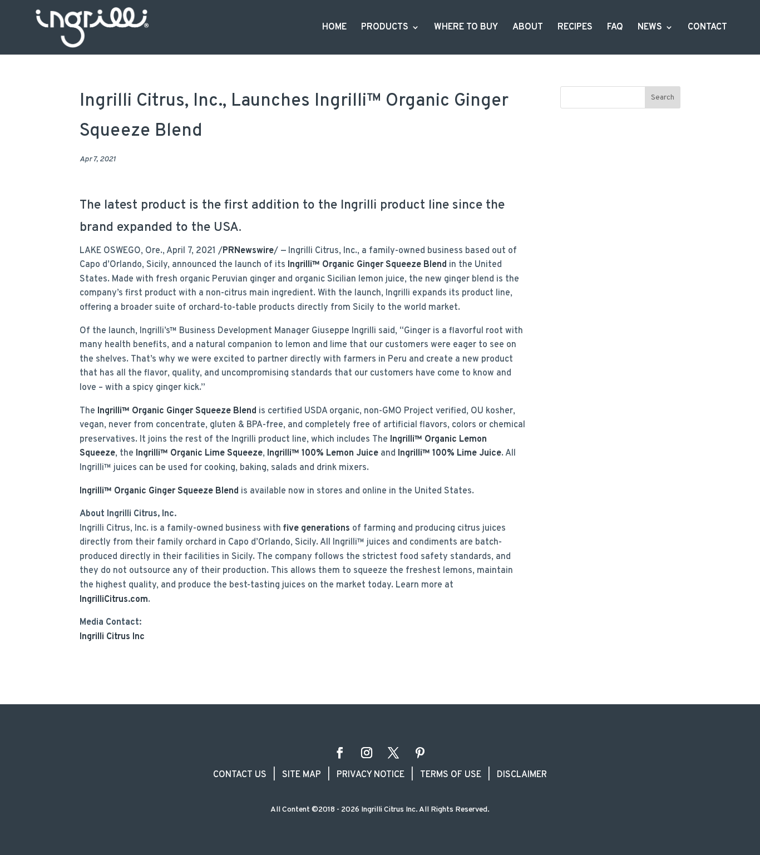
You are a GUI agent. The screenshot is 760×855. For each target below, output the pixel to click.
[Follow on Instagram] (367, 753)
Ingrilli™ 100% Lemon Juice (322, 453)
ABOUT (527, 28)
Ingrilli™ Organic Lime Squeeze (199, 453)
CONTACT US (240, 774)
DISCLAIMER (522, 774)
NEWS (650, 28)
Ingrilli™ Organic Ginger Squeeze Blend (367, 264)
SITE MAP (301, 774)
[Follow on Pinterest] (420, 753)
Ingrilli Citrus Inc (112, 637)
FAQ (615, 28)
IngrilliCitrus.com (114, 599)
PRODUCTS (384, 28)
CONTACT (707, 28)
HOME (334, 28)
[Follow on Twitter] (393, 753)
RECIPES (575, 28)
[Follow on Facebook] (340, 753)
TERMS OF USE (450, 774)
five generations (315, 528)
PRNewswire (248, 250)
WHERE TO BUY (466, 28)
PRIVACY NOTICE (370, 774)
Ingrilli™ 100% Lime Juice (449, 453)
